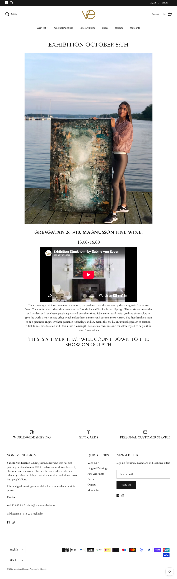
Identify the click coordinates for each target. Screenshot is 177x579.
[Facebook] (6, 2)
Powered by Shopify (38, 569)
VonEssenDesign (21, 569)
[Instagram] (11, 2)
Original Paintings (63, 27)
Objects (119, 27)
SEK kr (165, 2)
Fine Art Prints (87, 27)
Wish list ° (42, 27)
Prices (105, 27)
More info (135, 27)
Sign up (126, 485)
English (153, 2)
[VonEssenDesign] (88, 14)
